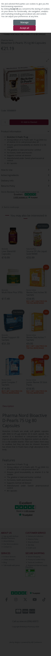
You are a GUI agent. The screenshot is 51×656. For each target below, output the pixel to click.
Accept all (24, 27)
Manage (24, 22)
